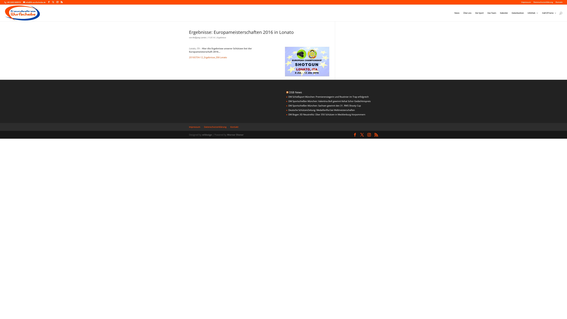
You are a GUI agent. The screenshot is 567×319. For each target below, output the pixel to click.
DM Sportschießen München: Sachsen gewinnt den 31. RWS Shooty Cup (324, 105)
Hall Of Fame (547, 13)
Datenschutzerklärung (543, 2)
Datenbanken (518, 13)
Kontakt (559, 2)
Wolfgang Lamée (199, 37)
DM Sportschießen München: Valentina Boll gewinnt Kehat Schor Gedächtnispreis (329, 101)
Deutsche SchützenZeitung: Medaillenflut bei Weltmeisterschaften (321, 110)
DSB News (295, 92)
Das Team (491, 13)
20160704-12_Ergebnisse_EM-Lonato (208, 57)
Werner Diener (235, 134)
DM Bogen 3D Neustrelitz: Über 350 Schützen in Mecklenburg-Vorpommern (326, 114)
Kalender (504, 13)
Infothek (531, 13)
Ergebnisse (221, 37)
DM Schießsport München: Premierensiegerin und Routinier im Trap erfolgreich (328, 96)
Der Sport (479, 13)
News (456, 13)
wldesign (207, 134)
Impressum (526, 2)
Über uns (467, 13)
